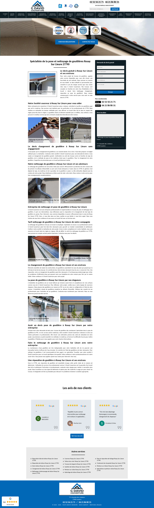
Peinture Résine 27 (12, 15)
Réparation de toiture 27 (129, 15)
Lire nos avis (10, 504)
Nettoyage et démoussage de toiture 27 (101, 15)
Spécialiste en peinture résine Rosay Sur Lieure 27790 (110, 469)
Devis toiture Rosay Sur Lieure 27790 (43, 466)
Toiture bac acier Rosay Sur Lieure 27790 (76, 461)
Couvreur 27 (5, 15)
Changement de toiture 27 (112, 15)
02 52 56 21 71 (97, 2)
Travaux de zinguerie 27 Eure (70, 15)
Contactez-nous (88, 42)
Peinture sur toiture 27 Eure (52, 15)
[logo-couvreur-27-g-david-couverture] (37, 6)
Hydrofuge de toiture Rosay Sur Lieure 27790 (78, 472)
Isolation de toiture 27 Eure (79, 15)
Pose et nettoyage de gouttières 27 (90, 15)
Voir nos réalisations (66, 42)
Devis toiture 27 (120, 15)
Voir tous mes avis (77, 436)
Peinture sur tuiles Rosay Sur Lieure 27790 (77, 469)
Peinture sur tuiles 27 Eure (148, 15)
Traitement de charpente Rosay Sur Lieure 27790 (111, 463)
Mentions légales (96, 505)
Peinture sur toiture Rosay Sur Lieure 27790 (109, 466)
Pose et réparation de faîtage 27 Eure (32, 15)
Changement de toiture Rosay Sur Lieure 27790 (46, 469)
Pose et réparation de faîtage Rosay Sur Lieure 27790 (110, 459)
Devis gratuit (83, 505)
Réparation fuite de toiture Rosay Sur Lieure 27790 (45, 459)
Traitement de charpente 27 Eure (42, 15)
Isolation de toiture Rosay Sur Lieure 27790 (77, 467)
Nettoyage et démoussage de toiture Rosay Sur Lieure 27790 (45, 472)
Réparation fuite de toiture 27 (138, 15)
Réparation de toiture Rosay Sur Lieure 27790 (45, 463)
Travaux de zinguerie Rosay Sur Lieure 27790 (78, 464)
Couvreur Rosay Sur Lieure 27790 (74, 458)
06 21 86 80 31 (112, 2)
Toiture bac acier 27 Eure (61, 15)
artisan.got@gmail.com (79, 37)
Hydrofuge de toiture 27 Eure (21, 15)
